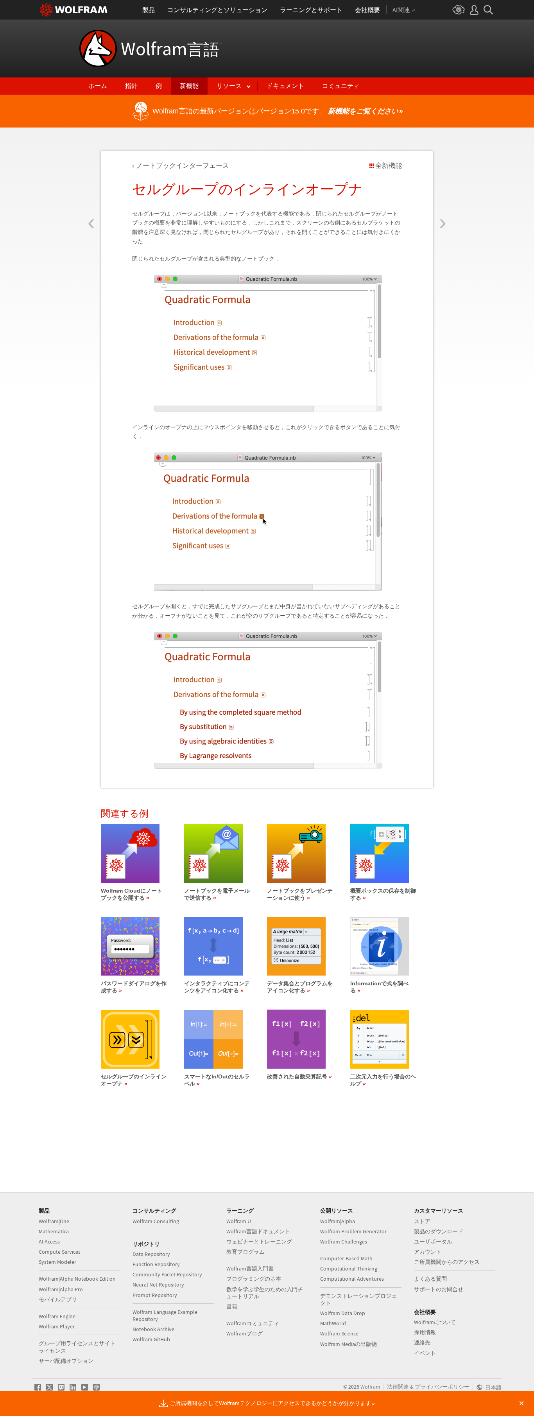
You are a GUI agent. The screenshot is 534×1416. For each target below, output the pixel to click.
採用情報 (425, 1332)
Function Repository (156, 1264)
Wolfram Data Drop (342, 1313)
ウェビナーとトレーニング (259, 1241)
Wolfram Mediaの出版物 (348, 1344)
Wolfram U (238, 1221)
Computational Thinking (348, 1268)
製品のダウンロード (438, 1231)
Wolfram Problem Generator (353, 1231)
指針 (131, 86)
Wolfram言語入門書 (250, 1268)
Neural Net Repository (158, 1284)
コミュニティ (341, 86)
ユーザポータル (433, 1241)
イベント (425, 1353)
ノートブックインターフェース (182, 165)
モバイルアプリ (58, 1299)
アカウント (427, 1251)
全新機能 (388, 165)
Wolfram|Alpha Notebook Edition (77, 1278)
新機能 (189, 86)
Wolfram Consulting (156, 1221)
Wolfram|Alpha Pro (61, 1289)
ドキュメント (285, 86)
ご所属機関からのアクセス (447, 1261)
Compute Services (60, 1251)
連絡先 (422, 1342)
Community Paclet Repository (167, 1274)
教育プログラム (245, 1251)
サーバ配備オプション (66, 1360)
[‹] (91, 177)
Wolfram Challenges (343, 1241)
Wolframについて (435, 1322)
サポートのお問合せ (438, 1289)
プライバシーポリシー (442, 1386)
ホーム (97, 86)
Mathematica (54, 1231)
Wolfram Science (339, 1333)
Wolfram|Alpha (337, 1221)
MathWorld (333, 1323)
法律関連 (398, 1386)
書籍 (231, 1306)
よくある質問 (430, 1278)
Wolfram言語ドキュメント (258, 1231)
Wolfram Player (57, 1326)
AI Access (49, 1241)
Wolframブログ (244, 1333)
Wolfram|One (54, 1221)
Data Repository (151, 1254)
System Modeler (57, 1261)
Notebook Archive (153, 1329)
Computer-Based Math (346, 1258)
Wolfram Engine (57, 1316)
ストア (422, 1221)
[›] (443, 177)
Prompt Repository (155, 1295)
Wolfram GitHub (151, 1339)
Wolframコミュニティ (252, 1323)
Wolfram (171, 48)
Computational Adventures (352, 1278)
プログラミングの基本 (253, 1278)
